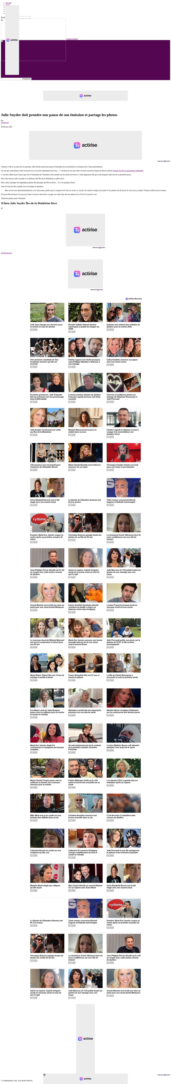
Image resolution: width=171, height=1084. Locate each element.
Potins (8, 5)
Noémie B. (5, 123)
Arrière (3, 253)
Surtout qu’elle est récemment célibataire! (128, 171)
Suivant (9, 253)
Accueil (8, 3)
